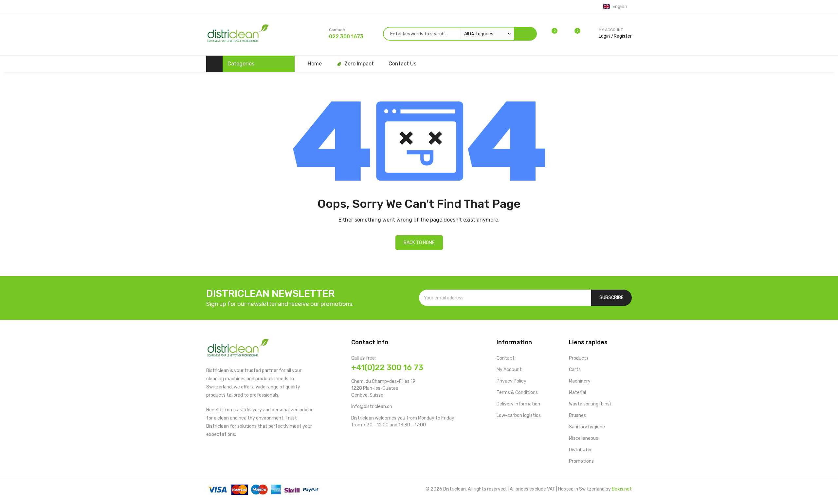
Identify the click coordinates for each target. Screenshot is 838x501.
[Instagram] (385, 438)
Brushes (577, 415)
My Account (509, 369)
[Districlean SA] (237, 34)
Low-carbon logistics (519, 415)
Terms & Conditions (517, 392)
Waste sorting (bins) (590, 404)
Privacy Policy (511, 381)
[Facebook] (354, 438)
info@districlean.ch (371, 406)
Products (579, 358)
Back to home (419, 242)
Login (604, 36)
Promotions (581, 461)
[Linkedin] (396, 438)
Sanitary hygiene (587, 427)
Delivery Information (518, 404)
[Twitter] (375, 438)
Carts (575, 369)
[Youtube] (364, 438)
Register (623, 36)
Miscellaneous (583, 438)
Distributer (580, 450)
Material (577, 392)
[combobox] (448, 34)
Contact (506, 358)
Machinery (580, 381)
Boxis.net (622, 489)
